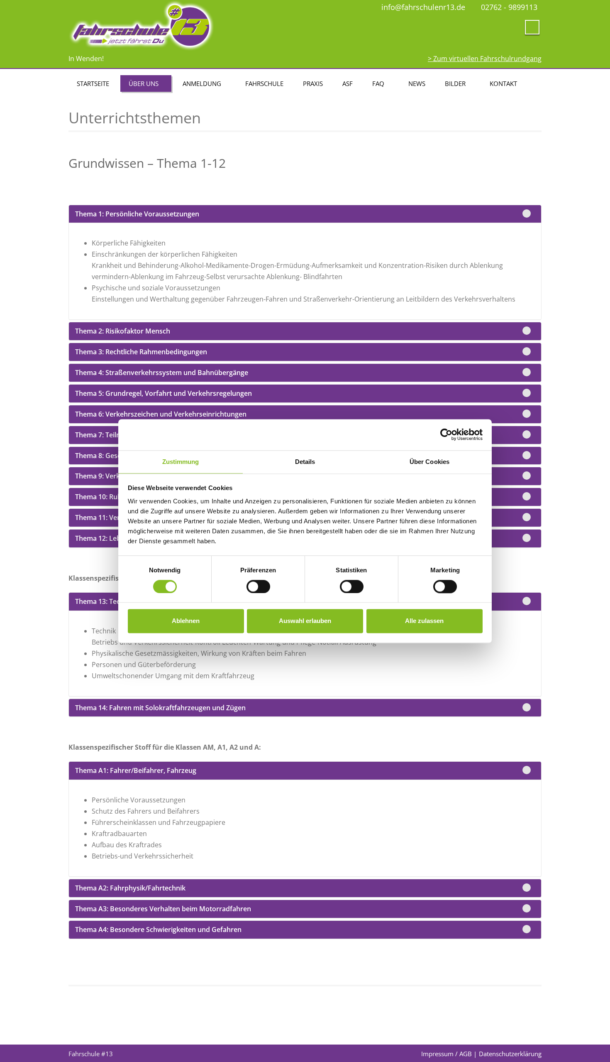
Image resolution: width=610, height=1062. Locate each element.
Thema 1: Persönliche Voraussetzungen (137, 213)
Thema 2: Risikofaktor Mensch (122, 331)
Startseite (93, 83)
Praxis (313, 83)
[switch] (258, 586)
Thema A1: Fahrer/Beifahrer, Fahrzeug (135, 770)
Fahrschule (264, 83)
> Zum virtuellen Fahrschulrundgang (485, 58)
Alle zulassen (424, 621)
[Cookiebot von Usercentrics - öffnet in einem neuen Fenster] (446, 434)
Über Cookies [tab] (429, 461)
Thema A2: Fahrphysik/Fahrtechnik (130, 888)
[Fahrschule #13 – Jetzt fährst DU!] (183, 25)
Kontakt (503, 83)
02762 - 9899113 (509, 7)
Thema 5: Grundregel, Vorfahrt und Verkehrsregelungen (163, 393)
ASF (347, 83)
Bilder (455, 83)
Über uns (144, 83)
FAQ (378, 83)
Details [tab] (305, 461)
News (416, 83)
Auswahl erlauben (305, 621)
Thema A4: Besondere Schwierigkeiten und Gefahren (158, 929)
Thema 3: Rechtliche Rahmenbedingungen (141, 351)
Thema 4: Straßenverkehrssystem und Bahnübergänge (161, 372)
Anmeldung (202, 83)
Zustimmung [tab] (180, 461)
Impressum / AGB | (449, 1054)
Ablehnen (186, 621)
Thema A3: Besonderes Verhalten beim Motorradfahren (163, 908)
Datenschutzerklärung (510, 1054)
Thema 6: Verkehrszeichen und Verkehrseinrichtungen (160, 414)
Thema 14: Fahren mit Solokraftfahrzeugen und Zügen (160, 707)
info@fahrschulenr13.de (423, 7)
